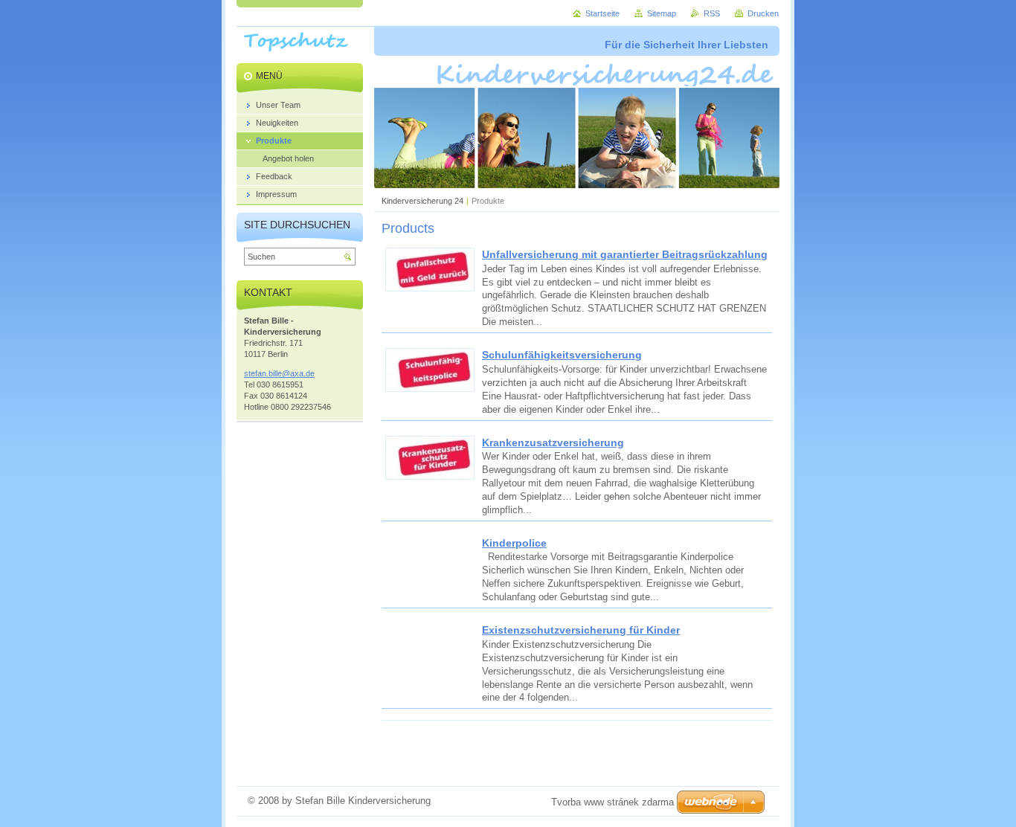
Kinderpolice (514, 543)
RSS (712, 13)
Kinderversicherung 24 (422, 200)
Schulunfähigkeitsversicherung (562, 355)
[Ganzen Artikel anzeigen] (430, 288)
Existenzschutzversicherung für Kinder (581, 630)
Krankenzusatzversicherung (553, 442)
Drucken (763, 13)
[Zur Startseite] (302, 53)
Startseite (602, 13)
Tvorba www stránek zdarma (612, 802)
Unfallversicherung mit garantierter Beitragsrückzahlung (625, 254)
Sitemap (661, 13)
